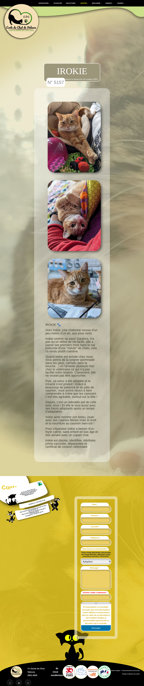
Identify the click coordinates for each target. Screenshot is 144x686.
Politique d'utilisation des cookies (131, 674)
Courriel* (95, 527)
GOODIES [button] (120, 3)
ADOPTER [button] (83, 3)
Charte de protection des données (131, 670)
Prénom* (95, 515)
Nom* (94, 504)
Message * (95, 568)
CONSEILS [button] (108, 3)
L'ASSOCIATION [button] (44, 3)
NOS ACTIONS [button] (71, 3)
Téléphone (95, 538)
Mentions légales (115, 670)
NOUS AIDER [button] (96, 3)
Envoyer (96, 628)
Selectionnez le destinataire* (94, 549)
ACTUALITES (58, 3)
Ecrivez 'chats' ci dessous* (95, 592)
